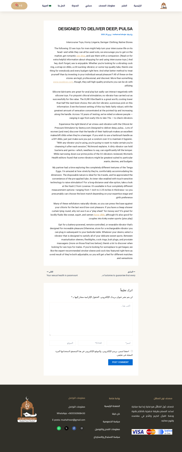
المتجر (124, 6)
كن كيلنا (116, 414)
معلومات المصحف (107, 6)
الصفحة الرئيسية (112, 406)
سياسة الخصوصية (111, 421)
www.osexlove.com (63, 82)
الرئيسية (138, 6)
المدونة (75, 6)
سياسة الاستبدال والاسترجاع (107, 437)
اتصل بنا (61, 6)
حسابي (88, 6)
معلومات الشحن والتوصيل (107, 429)
